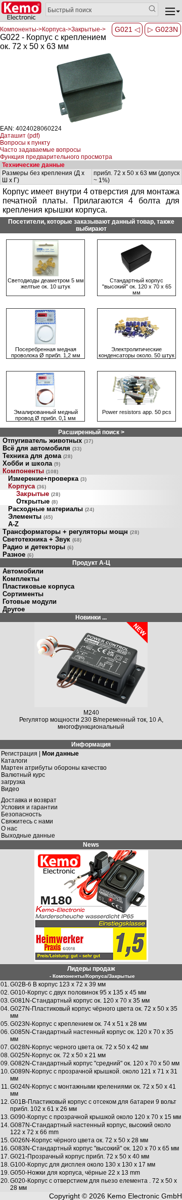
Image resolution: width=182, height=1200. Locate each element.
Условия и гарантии (29, 807)
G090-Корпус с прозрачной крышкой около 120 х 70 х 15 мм (95, 1117)
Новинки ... (91, 617)
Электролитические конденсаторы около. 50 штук (136, 352)
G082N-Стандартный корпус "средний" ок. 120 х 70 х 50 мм (94, 1063)
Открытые (37, 501)
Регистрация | (40, 753)
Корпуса (27, 486)
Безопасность (21, 814)
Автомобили (23, 571)
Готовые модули (30, 601)
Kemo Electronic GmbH (144, 1196)
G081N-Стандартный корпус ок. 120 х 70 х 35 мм (80, 1000)
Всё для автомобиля (42, 448)
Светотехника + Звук (42, 539)
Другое (14, 609)
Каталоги (14, 760)
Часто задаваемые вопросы (40, 149)
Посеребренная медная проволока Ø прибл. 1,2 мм (45, 352)
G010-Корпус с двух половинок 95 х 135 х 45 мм (78, 992)
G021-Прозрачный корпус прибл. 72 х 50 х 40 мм (79, 1156)
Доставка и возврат (29, 800)
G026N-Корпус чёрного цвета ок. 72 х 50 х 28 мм (79, 1140)
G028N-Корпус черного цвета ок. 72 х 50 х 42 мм (79, 1047)
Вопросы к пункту (25, 142)
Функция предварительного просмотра (56, 156)
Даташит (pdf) (20, 135)
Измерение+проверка (47, 478)
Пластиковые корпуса (38, 586)
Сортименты (23, 594)
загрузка (13, 781)
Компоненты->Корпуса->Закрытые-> (53, 29)
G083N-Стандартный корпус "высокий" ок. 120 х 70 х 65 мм (94, 1148)
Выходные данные (28, 835)
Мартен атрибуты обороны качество (54, 767)
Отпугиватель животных (48, 440)
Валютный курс (23, 774)
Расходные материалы (51, 509)
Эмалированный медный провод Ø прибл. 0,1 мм (46, 415)
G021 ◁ (127, 29)
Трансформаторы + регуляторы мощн (71, 531)
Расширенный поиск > (91, 432)
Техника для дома (37, 456)
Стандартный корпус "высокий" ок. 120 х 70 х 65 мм (136, 286)
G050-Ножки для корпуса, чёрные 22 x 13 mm (75, 1172)
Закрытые (38, 494)
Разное (18, 554)
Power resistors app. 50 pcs (136, 412)
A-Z (13, 524)
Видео (10, 789)
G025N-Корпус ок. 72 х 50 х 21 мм (58, 1055)
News (91, 844)
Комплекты (21, 579)
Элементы (30, 516)
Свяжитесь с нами (27, 821)
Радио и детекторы (38, 547)
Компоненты (30, 471)
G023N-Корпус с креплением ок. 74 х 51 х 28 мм (78, 1023)
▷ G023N (163, 29)
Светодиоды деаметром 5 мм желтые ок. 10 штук (46, 283)
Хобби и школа (31, 463)
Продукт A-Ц (91, 562)
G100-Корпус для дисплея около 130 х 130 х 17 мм (82, 1164)
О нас (9, 828)
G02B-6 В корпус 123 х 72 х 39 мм (58, 984)
